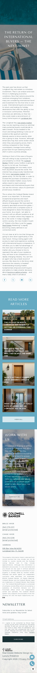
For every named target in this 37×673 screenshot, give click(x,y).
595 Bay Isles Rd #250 (12, 548)
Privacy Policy (26, 659)
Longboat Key (26, 118)
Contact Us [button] (14, 497)
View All (18, 419)
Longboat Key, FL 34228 (13, 551)
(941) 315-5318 (8, 538)
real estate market (24, 123)
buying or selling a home (17, 272)
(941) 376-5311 (8, 527)
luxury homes (10, 167)
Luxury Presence (10, 656)
